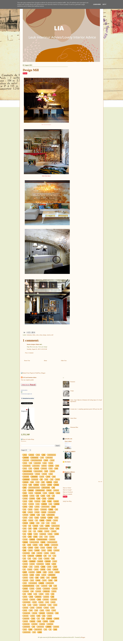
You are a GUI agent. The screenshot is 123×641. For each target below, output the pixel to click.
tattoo (48, 610)
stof (24, 604)
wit (50, 629)
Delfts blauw (49, 457)
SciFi (46, 471)
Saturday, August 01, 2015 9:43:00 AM (37, 349)
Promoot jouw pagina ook (26, 393)
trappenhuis (26, 618)
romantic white (50, 583)
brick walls (38, 493)
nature (54, 563)
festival (55, 520)
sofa (53, 596)
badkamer (26, 482)
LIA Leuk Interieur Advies (29, 377)
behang (50, 484)
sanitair (32, 588)
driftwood (26, 514)
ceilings (25, 498)
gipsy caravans (55, 525)
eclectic (33, 514)
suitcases (39, 607)
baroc (38, 482)
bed (30, 484)
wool (34, 632)
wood (55, 629)
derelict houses (45, 506)
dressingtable (52, 512)
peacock (25, 574)
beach (56, 482)
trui (38, 618)
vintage (52, 621)
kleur (25, 547)
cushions (57, 504)
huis (46, 536)
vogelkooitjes (27, 626)
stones (35, 604)
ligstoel (53, 553)
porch (32, 580)
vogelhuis (42, 624)
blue (54, 487)
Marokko (44, 465)
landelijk (37, 550)
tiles (57, 613)
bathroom (49, 482)
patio (45, 572)
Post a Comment (29, 353)
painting (43, 569)
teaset (54, 610)
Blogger (83, 637)
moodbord (40, 561)
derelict (37, 506)
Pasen (25, 468)
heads (30, 534)
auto (52, 479)
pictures (25, 577)
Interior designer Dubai (33, 344)
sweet (53, 607)
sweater (46, 607)
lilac (25, 555)
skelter (25, 596)
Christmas (26, 457)
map (30, 558)
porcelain (54, 577)
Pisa (31, 468)
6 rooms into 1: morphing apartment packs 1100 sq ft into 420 (86, 409)
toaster (32, 615)
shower (41, 594)
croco (38, 504)
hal (35, 531)
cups (51, 504)
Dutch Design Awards (37, 460)
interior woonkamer (52, 542)
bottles (31, 493)
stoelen (53, 602)
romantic (42, 583)
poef (48, 577)
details (30, 509)
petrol (38, 574)
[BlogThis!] (29, 332)
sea (32, 591)
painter (36, 569)
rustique (25, 588)
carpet (43, 495)
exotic (37, 517)
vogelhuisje (50, 624)
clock (31, 501)
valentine (33, 621)
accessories (34, 476)
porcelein (26, 580)
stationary (46, 599)
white (31, 629)
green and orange (44, 528)
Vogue (51, 473)
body (25, 490)
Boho (34, 335)
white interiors (38, 629)
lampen (30, 550)
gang (42, 525)
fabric (56, 517)
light (34, 553)
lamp (25, 550)
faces (25, 520)
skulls (31, 596)
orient (55, 566)
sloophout (46, 596)
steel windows (27, 602)
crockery (31, 504)
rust (55, 585)
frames (53, 523)
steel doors (54, 599)
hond (25, 536)
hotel (30, 536)
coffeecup (37, 501)
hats (25, 534)
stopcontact (43, 604)
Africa (25, 454)
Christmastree (35, 457)
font (43, 523)
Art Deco (32, 454)
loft (45, 555)
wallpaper (49, 626)
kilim (41, 544)
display (51, 509)
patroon (51, 572)
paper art (56, 569)
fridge (25, 525)
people (32, 574)
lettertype (57, 550)
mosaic (55, 561)
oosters (37, 566)
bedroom (36, 484)
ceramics (32, 498)
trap (44, 615)
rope (38, 585)
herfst (36, 534)
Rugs (56, 468)
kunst (37, 547)
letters (49, 550)
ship (25, 594)
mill (52, 335)
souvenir (26, 599)
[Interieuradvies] (21, 392)
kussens (50, 547)
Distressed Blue (74, 427)
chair (39, 498)
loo (50, 555)
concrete (56, 501)
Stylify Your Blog (67, 501)
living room (31, 555)
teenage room (27, 613)
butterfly (25, 495)
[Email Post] (24, 332)
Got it (104, 4)
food (48, 523)
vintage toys (26, 624)
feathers (49, 520)
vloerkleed (34, 624)
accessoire (26, 476)
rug (51, 585)
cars (49, 495)
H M (31, 463)
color (37, 335)
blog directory (23, 441)
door (25, 512)
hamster (47, 531)
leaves (43, 550)
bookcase (56, 490)
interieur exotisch (35, 542)
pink (37, 577)
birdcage (57, 484)
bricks (45, 493)
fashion (42, 520)
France (25, 463)
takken (25, 610)
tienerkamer (50, 613)
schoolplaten (47, 588)
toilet (39, 615)
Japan (45, 463)
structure (26, 607)
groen (25, 531)
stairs (39, 599)
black (25, 487)
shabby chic (46, 591)
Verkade (45, 473)
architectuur (35, 479)
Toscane (38, 473)
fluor (38, 523)
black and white (46, 487)
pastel (25, 572)
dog (57, 509)
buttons (32, 495)
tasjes (42, 610)
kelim (29, 544)
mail (25, 558)
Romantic (72, 381)
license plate (26, 553)
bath (43, 482)
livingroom (39, 555)
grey (58, 528)
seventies (38, 591)
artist (46, 479)
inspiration (52, 539)
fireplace (26, 523)
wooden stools (27, 632)
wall (34, 626)
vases (39, 621)
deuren (36, 509)
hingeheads (43, 534)
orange (43, 566)
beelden (43, 484)
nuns (31, 566)
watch (25, 629)
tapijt (31, 610)
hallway (40, 531)
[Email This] (27, 332)
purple (50, 580)
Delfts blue (26, 460)
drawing (37, 512)
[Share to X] (31, 332)
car (38, 495)
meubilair (47, 558)
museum (32, 563)
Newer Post (27, 360)
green (35, 528)
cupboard (44, 504)
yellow (40, 632)
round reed (44, 585)
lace (56, 547)
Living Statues (27, 465)
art (41, 479)
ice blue (25, 539)
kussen (43, 547)
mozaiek (25, 563)
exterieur (44, 517)
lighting (46, 553)
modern (25, 561)
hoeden (50, 534)
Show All (100, 481)
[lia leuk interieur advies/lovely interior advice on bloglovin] (27, 429)
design (44, 335)
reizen (25, 583)
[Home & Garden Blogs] (27, 439)
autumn (57, 479)
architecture (26, 479)
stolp (30, 604)
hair (30, 531)
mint (53, 558)
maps (35, 558)
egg (38, 514)
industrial (32, 539)
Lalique (51, 463)
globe (25, 528)
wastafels (56, 626)
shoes (30, 594)
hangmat (54, 531)
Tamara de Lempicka (28, 473)
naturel (25, 566)
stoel (47, 602)
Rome (51, 468)
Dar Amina (68, 462)
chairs (44, 498)
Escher (52, 460)
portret (44, 580)
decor (31, 506)
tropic (33, 618)
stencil (34, 602)
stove (55, 604)
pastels (39, 572)
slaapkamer (38, 596)
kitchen (47, 544)
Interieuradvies (24, 390)
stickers (41, 602)
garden (47, 525)
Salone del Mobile (28, 471)
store (50, 604)
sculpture (55, 588)
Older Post (63, 360)
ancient (42, 476)
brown (58, 493)
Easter (46, 460)
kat (24, 544)
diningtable (43, 509)
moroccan (48, 561)
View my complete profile (27, 380)
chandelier (51, 498)
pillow (32, 577)
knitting (31, 547)
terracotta (42, 613)
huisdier (52, 536)
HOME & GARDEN (70, 451)
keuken (35, 544)
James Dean (37, 463)
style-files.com (68, 438)
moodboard (32, 561)
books (25, 493)
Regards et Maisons (70, 472)
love (55, 555)
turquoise (49, 618)
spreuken (33, 599)
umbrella (57, 618)
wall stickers (41, 626)
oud (24, 569)
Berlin (38, 454)
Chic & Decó (68, 441)
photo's (44, 574)
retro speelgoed (33, 583)
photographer (52, 574)
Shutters (53, 471)
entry (31, 517)
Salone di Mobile (38, 471)
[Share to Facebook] (32, 332)
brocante (52, 493)
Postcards (44, 468)
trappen (50, 615)
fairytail (31, 520)
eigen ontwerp (51, 514)
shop (36, 594)
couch (25, 504)
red (56, 580)
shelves (54, 591)
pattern (57, 572)
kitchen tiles (55, 544)
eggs (44, 514)
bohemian (29, 335)
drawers (30, 512)
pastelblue (32, 572)
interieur (25, 542)
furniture (36, 525)
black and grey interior (34, 487)
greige (52, 528)
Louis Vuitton (36, 465)
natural (48, 563)
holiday (56, 534)
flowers (32, 523)
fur (30, 525)
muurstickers (40, 563)
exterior (50, 517)
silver (47, 594)
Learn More (97, 4)
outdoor (30, 569)
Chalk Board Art (51, 454)
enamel (25, 517)
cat (53, 495)
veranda (45, 621)
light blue (40, 553)
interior (49, 335)
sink (53, 594)
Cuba (42, 457)
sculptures (26, 591)
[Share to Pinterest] (34, 332)
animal (48, 476)
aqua (54, 476)
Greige (72, 390)
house (35, 536)
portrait (38, 580)
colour (40, 335)
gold (30, 528)
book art (49, 490)
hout (41, 536)
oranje (49, 566)
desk (25, 509)
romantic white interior (29, 585)
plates (42, 577)
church (25, 501)
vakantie (26, 621)
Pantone (51, 465)
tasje (36, 610)
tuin (43, 618)
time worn (26, 615)
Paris (57, 465)
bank (32, 482)
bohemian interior (40, 490)
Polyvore (37, 468)
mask (40, 558)
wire (46, 629)
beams (25, 484)
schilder (39, 588)
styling (32, 607)
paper (49, 569)
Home (45, 360)
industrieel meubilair (42, 539)
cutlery (25, 506)
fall (36, 520)
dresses (44, 512)
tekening (35, 613)
